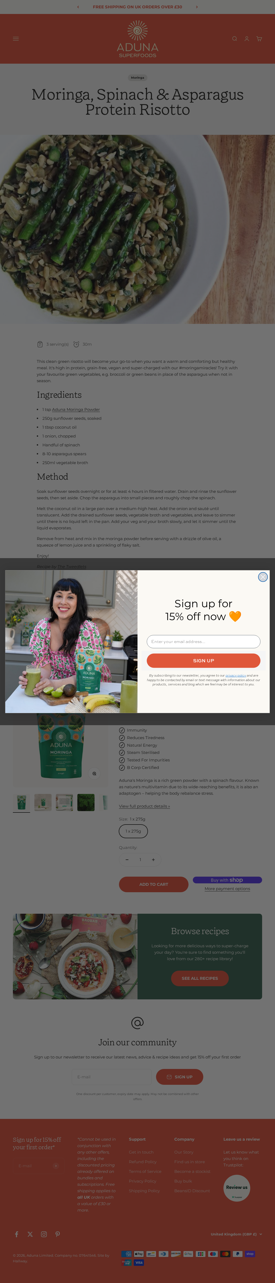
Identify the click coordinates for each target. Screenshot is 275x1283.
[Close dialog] (262, 576)
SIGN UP (203, 660)
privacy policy (236, 675)
